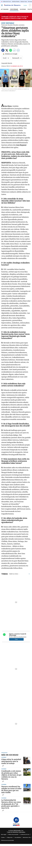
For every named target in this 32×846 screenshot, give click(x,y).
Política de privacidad (13, 834)
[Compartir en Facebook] (2, 51)
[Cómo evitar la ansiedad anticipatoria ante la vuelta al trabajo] (27, 760)
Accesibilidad (18, 837)
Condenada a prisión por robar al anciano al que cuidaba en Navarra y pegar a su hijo (14, 17)
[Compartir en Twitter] (6, 51)
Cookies (3, 837)
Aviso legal (3, 834)
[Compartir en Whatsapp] (10, 51)
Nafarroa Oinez (13, 573)
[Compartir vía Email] (18, 51)
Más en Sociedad (9, 754)
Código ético (10, 837)
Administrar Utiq (27, 837)
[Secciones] (2, 5)
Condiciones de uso (24, 834)
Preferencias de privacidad (7, 840)
